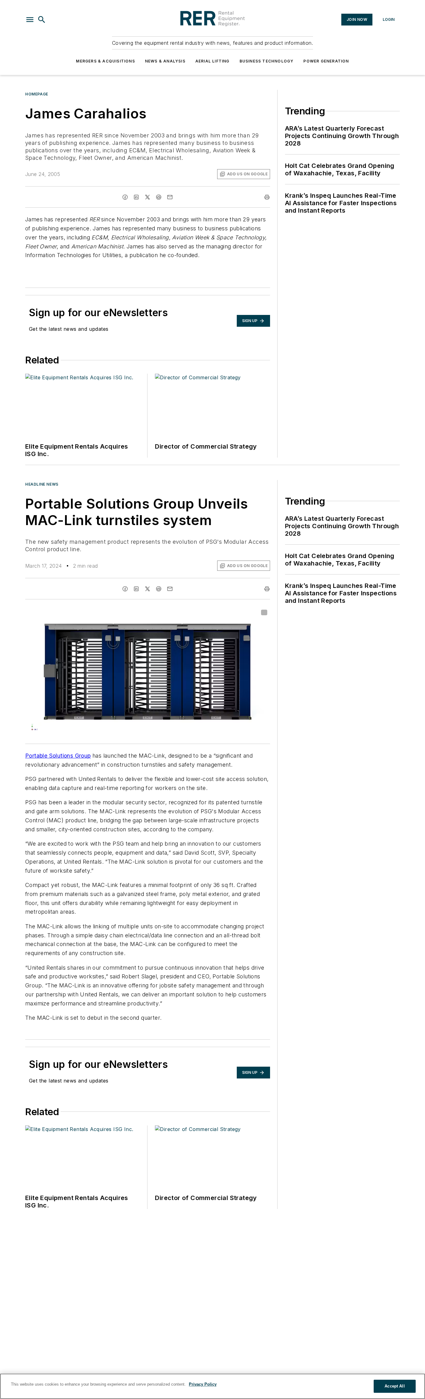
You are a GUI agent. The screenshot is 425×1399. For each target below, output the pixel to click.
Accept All (394, 1386)
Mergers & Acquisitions (105, 61)
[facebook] (125, 197)
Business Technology (267, 61)
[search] (41, 19)
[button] (30, 19)
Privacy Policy (203, 1384)
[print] (267, 197)
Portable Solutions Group (58, 755)
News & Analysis (165, 61)
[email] (170, 197)
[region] (212, 1386)
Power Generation (326, 61)
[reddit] (159, 197)
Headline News (41, 484)
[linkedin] (136, 197)
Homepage (36, 94)
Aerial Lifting (212, 61)
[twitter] (147, 197)
